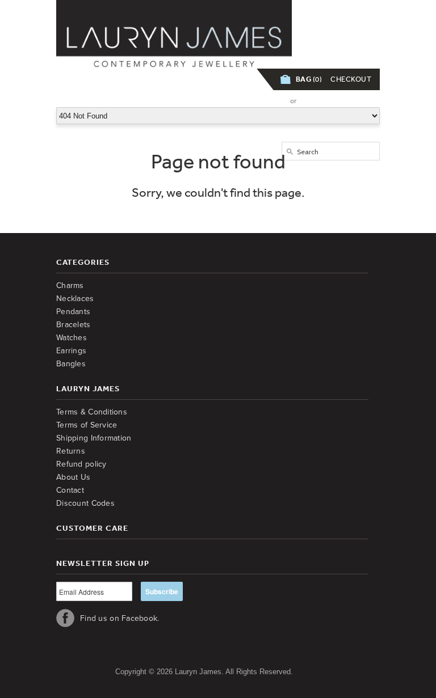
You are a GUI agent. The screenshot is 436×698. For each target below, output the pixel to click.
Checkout (350, 79)
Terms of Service (86, 425)
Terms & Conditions (91, 412)
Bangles (71, 364)
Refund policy (81, 464)
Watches (71, 337)
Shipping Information (94, 438)
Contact (70, 490)
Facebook (65, 618)
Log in (268, 100)
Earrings (71, 351)
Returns (70, 451)
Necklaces (75, 298)
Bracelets (73, 324)
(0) (309, 79)
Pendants (73, 311)
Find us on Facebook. (120, 618)
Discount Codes (85, 503)
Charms (70, 285)
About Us (73, 477)
